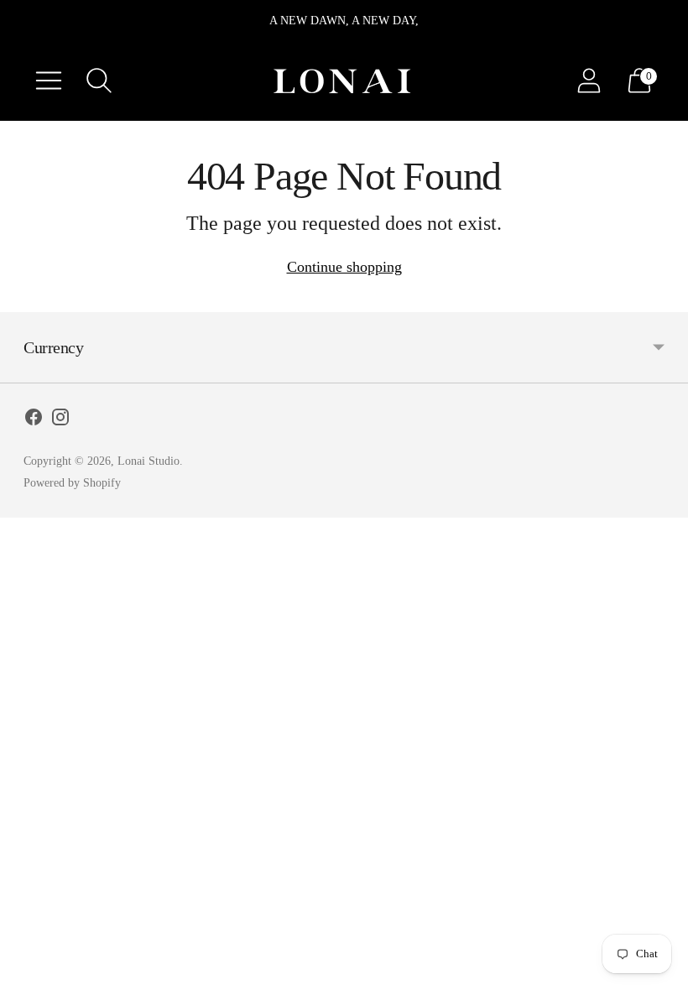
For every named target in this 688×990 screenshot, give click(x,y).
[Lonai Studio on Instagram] (60, 420)
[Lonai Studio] (344, 80)
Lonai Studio (148, 461)
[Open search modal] (99, 80)
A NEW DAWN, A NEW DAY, (344, 20)
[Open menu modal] (48, 80)
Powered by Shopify (72, 483)
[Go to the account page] (589, 80)
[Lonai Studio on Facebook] (33, 420)
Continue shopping (344, 266)
